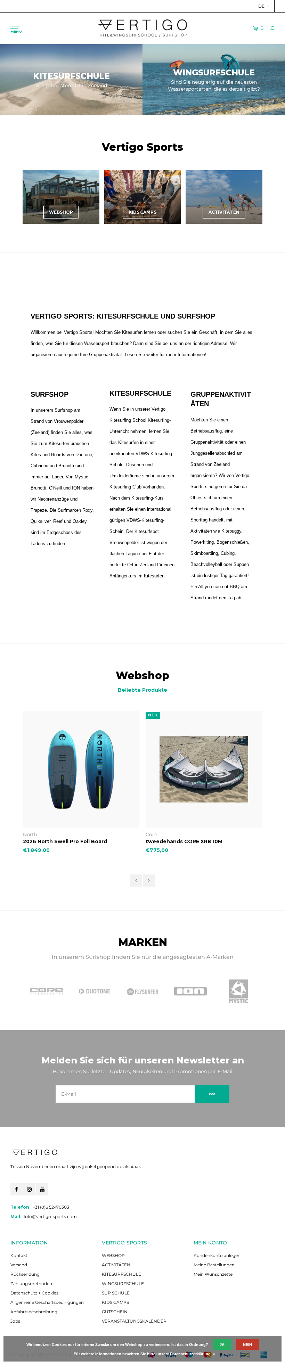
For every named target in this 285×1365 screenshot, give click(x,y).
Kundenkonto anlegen (217, 1255)
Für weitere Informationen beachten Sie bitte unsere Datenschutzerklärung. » (144, 1354)
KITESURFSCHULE (121, 1274)
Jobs (15, 1321)
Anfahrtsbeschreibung (33, 1311)
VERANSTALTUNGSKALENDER (134, 1321)
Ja (222, 1344)
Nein (247, 1344)
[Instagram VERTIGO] (29, 1189)
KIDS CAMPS (115, 1302)
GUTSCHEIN (115, 1311)
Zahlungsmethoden (31, 1283)
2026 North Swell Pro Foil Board (65, 841)
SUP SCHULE (116, 1293)
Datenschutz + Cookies (34, 1293)
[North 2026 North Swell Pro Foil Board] (81, 769)
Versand (18, 1264)
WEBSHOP (113, 1255)
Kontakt (18, 1255)
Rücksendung (25, 1274)
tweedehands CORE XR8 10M (184, 841)
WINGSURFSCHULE (123, 1283)
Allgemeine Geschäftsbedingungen (47, 1302)
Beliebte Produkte (142, 690)
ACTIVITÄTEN (116, 1264)
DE (261, 6)
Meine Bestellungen (214, 1264)
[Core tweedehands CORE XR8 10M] (204, 769)
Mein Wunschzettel (214, 1274)
